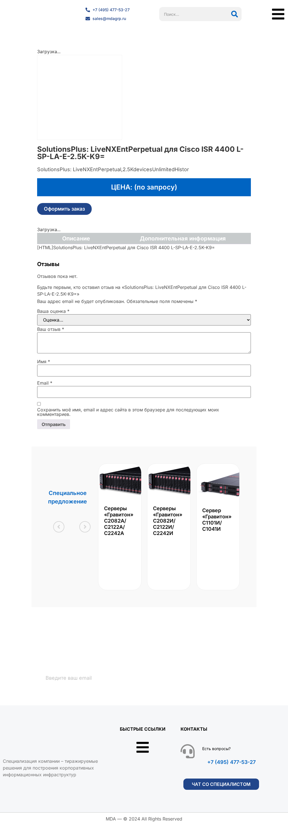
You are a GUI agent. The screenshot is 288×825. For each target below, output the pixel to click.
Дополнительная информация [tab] (183, 238)
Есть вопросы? (216, 748)
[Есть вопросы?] (188, 751)
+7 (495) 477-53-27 (231, 762)
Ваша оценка (53, 311)
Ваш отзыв (50, 329)
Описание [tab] (76, 238)
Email (44, 383)
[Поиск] (235, 14)
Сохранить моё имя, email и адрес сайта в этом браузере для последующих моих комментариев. (128, 411)
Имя (43, 361)
